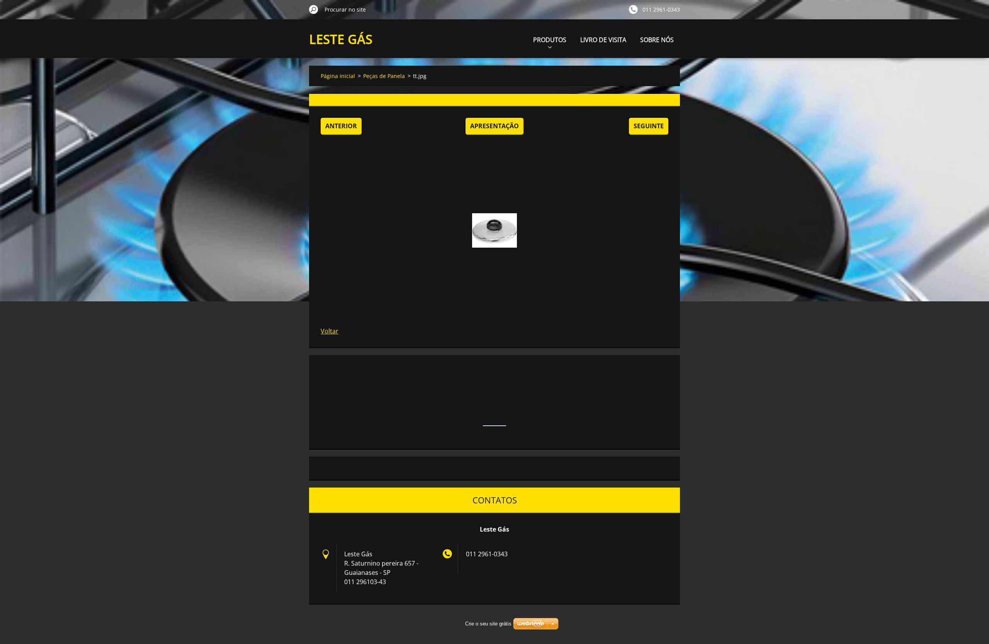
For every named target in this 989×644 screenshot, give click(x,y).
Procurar (313, 9)
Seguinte (649, 126)
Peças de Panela (384, 76)
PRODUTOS (549, 40)
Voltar (329, 331)
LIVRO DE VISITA (603, 40)
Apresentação (494, 126)
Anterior (341, 126)
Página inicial (338, 76)
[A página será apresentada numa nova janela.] (494, 230)
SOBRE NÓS (657, 40)
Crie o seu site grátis (488, 624)
